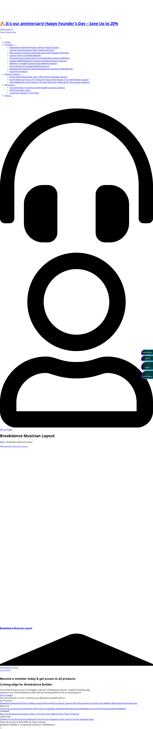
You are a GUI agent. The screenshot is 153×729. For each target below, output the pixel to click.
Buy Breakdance (83, 708)
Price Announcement (18, 714)
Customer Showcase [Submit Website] (108, 708)
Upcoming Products (9, 708)
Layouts (39, 703)
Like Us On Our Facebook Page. (80, 719)
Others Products (12, 74)
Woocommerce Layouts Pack (90, 703)
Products (9, 44)
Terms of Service (71, 714)
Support (41, 708)
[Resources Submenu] (16, 85)
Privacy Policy (45, 714)
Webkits (108, 703)
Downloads (31, 719)
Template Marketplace (66, 708)
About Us (4, 714)
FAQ (35, 708)
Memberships (131, 703)
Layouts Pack (71, 703)
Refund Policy (57, 714)
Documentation (26, 708)
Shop (2, 442)
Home (7, 42)
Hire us (8, 95)
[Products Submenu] (14, 45)
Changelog (50, 708)
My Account (20, 719)
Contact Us (33, 714)
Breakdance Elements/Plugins (13, 703)
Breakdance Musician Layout (16, 628)
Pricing (11, 719)
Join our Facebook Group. (54, 719)
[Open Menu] (1, 38)
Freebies (31, 703)
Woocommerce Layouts (54, 703)
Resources (10, 85)
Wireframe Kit (118, 703)
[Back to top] (1, 727)
